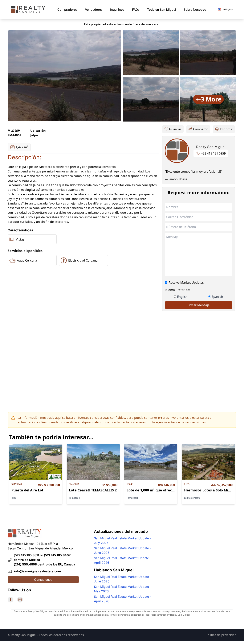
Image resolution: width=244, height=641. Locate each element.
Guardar (175, 129)
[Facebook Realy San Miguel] (10, 599)
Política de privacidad (221, 635)
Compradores (67, 9)
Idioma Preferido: (177, 290)
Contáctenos (43, 579)
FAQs (136, 9)
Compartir (200, 129)
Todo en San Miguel (161, 9)
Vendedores (94, 9)
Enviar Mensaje (198, 305)
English (182, 297)
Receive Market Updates (186, 282)
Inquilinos (117, 9)
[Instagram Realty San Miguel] (20, 599)
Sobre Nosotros (195, 9)
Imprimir (226, 129)
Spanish (217, 297)
